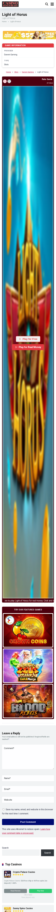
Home (4, 22)
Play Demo (28, 630)
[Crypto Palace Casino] (7, 877)
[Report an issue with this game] (5, 81)
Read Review (15, 891)
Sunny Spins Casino (23, 908)
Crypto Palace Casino (24, 872)
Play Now (40, 891)
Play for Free (30, 339)
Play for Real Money (30, 347)
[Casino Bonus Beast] (10, 4)
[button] (28, 342)
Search (5, 848)
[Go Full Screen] (9, 81)
